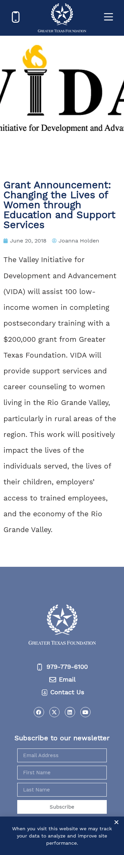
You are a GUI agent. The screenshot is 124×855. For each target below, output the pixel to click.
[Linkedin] (70, 712)
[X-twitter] (54, 712)
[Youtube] (85, 712)
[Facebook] (39, 712)
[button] (116, 822)
